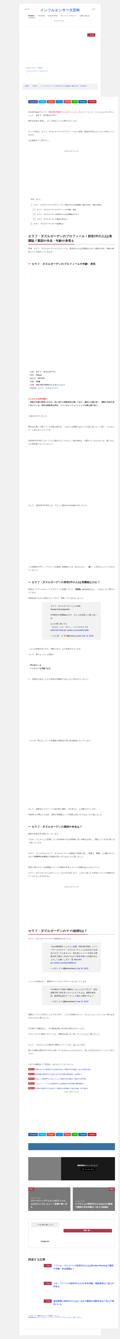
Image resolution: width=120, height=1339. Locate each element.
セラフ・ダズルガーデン (48, 388)
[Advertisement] (71, 169)
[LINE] (75, 101)
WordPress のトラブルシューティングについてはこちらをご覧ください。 (55, 1317)
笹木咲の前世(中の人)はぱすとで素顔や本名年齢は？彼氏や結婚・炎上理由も (61, 1088)
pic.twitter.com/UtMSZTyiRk (76, 630)
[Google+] (51, 101)
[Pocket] (67, 101)
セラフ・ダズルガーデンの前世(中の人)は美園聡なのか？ (56, 214)
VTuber (31, 16)
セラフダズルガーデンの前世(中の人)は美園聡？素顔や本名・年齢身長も (64, 86)
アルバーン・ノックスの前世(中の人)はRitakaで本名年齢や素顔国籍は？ (60, 1083)
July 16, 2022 (82, 968)
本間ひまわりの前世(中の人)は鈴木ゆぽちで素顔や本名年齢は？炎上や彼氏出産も (63, 1069)
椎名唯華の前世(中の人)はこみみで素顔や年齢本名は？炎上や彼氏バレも (83, 1302)
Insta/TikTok (53, 16)
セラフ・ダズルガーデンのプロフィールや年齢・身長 (54, 210)
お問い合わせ (85, 16)
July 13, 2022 (87, 636)
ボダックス (66, 938)
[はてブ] (59, 101)
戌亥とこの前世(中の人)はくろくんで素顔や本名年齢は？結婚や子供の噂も (61, 1079)
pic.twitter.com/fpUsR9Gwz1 (63, 963)
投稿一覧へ (87, 1230)
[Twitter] (42, 101)
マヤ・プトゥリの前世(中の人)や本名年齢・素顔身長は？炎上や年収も (83, 1285)
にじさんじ (29, 71)
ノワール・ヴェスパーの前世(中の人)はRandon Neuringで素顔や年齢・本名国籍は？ (83, 1267)
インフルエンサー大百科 (60, 10)
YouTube (41, 16)
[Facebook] (33, 101)
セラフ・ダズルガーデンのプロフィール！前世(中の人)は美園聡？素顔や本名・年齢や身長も (66, 205)
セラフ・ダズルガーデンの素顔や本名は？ (50, 219)
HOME (27, 86)
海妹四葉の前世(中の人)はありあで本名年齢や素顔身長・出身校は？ (58, 1074)
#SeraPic (78, 959)
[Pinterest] (92, 101)
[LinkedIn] (82, 101)
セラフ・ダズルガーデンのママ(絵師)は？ (47, 224)
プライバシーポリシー (68, 16)
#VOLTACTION (57, 630)
